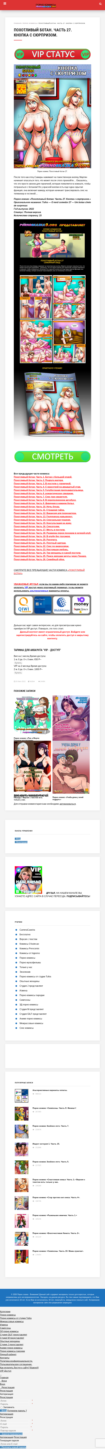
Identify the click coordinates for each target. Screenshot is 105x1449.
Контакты (4, 1358)
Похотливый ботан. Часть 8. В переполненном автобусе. (45, 500)
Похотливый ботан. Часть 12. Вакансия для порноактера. (45, 513)
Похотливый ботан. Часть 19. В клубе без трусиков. (42, 536)
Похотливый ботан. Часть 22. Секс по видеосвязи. (41, 546)
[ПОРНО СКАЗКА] (52, 6)
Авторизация (6, 1414)
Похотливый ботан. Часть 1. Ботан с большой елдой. (43, 477)
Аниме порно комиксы (31, 1018)
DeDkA (32, 681)
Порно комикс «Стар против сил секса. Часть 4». (56, 1197)
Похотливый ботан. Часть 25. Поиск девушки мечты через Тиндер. (50, 556)
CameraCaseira (27, 930)
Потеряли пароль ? (17, 1411)
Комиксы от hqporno (30, 953)
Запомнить (8, 1407)
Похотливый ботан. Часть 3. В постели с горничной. (42, 483)
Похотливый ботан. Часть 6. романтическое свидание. (44, 493)
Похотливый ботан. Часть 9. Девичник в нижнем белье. (44, 503)
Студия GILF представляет (33, 1014)
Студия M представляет (32, 1009)
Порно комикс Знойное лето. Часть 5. (51, 1162)
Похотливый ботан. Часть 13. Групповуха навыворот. (43, 516)
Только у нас (26, 967)
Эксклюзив (25, 972)
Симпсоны (25, 1000)
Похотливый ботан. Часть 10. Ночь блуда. (37, 507)
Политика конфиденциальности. (16, 1361)
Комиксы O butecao (29, 944)
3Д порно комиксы (29, 1004)
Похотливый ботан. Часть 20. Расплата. (35, 539)
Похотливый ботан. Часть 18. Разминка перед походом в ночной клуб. (52, 533)
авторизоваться (68, 804)
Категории (5, 1311)
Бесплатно (25, 934)
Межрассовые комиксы (31, 1023)
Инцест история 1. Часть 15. (46, 1144)
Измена (23, 990)
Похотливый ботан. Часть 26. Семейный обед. (39, 559)
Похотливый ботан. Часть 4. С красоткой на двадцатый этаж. (47, 487)
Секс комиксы (27, 1028)
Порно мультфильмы (30, 962)
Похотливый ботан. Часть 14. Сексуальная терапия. (42, 520)
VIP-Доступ (5, 1371)
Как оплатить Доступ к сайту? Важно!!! (19, 1368)
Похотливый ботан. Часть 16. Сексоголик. (37, 526)
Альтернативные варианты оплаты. (50, 1090)
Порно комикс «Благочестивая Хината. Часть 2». (56, 1233)
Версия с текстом (28, 939)
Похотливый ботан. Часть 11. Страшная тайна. (39, 510)
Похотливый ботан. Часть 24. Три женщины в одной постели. (47, 553)
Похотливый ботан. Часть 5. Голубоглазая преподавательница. (49, 490)
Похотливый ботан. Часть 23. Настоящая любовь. (41, 549)
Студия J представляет (31, 986)
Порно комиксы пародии (32, 995)
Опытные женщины (30, 981)
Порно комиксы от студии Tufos (35, 976)
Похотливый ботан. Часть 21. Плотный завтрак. (40, 543)
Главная (17, 23)
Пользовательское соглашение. (16, 1364)
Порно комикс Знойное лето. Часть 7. (51, 1126)
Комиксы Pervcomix (29, 948)
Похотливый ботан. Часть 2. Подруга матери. (38, 480)
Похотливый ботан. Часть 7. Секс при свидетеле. (41, 497)
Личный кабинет (8, 1354)
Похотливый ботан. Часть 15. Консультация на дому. (43, 523)
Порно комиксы (30, 23)
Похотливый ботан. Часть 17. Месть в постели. (39, 530)
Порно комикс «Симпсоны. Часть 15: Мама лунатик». (58, 1251)
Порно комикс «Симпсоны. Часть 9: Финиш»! (54, 1108)
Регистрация (6, 1397)
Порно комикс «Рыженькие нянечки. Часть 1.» (55, 1215)
